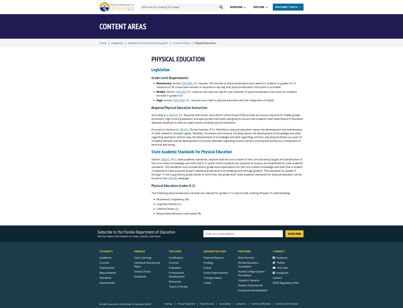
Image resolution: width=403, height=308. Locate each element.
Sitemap (168, 303)
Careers (277, 278)
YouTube (282, 267)
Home (103, 43)
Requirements (107, 273)
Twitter (280, 262)
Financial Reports (213, 257)
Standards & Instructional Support (148, 43)
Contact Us (241, 303)
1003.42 (173, 115)
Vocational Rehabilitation (253, 290)
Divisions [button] (236, 7)
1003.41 (165, 159)
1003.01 (183, 129)
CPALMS (172, 178)
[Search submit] (221, 7)
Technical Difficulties (261, 303)
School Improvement (215, 273)
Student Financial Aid (250, 285)
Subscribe (294, 234)
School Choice (142, 271)
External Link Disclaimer (287, 303)
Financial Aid (106, 267)
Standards (105, 278)
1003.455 (187, 83)
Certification (176, 257)
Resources (175, 281)
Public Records (207, 303)
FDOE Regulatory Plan (286, 283)
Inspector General (248, 280)
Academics (117, 43)
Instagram (282, 273)
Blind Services (246, 257)
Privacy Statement (186, 303)
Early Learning (142, 257)
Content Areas (181, 43)
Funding (208, 262)
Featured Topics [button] (286, 7)
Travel (207, 283)
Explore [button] (258, 7)
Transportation (212, 278)
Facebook (281, 257)
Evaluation (175, 267)
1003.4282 (179, 100)
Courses (104, 262)
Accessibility (225, 303)
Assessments (107, 283)
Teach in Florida (178, 286)
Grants (207, 267)
